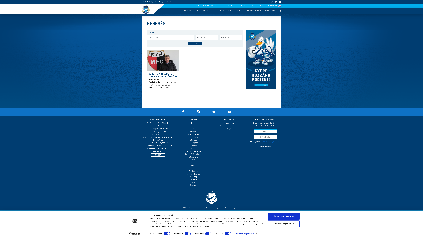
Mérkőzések (219, 11)
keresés (195, 43)
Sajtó (194, 160)
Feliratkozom (265, 146)
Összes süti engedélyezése (284, 216)
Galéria (238, 11)
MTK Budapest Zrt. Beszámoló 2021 (158, 146)
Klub (230, 11)
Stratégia (193, 140)
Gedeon (194, 146)
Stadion (253, 6)
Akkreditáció (270, 11)
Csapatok (206, 11)
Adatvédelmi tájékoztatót (270, 142)
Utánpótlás (208, 6)
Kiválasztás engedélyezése (284, 224)
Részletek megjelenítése (245, 234)
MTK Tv (199, 6)
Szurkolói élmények (253, 11)
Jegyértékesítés (232, 6)
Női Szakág (219, 6)
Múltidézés (193, 137)
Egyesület (262, 6)
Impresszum (229, 123)
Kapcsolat (272, 6)
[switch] (188, 233)
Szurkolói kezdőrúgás (193, 154)
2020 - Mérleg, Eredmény (157, 132)
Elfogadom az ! (266, 142)
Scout (193, 163)
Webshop (244, 6)
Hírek (197, 11)
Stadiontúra (193, 157)
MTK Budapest (193, 134)
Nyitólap (187, 11)
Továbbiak (158, 155)
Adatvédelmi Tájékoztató (229, 126)
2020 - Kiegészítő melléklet (157, 129)
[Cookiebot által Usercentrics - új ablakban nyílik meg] (135, 233)
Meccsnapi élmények (193, 151)
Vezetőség (193, 143)
